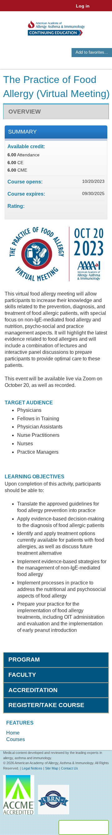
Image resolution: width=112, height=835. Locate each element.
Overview (24, 111)
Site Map (51, 768)
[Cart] (97, 9)
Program (24, 659)
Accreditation (33, 690)
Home (13, 732)
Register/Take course (46, 705)
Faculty (22, 674)
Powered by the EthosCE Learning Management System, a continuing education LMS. (83, 827)
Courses (15, 739)
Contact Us (69, 768)
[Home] (56, 26)
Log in (83, 6)
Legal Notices (32, 768)
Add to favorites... (92, 52)
